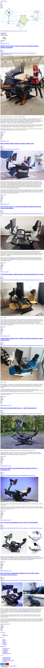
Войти (4, 634)
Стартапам (5, 661)
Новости (4, 640)
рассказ (12, 556)
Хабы (4, 641)
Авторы (4, 643)
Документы (5, 651)
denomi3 (2, 43)
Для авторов (5, 649)
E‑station (33, 319)
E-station (23, 116)
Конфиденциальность (7, 653)
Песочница (5, 644)
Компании (5, 642)
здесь (1, 320)
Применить (3, 40)
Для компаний (5, 650)
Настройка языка (4, 665)
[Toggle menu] (0, 1)
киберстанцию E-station (27, 556)
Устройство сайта (6, 648)
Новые (2, 34)
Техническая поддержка (12, 665)
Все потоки (4, 1)
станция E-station (12, 258)
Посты (5, 32)
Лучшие (4, 38)
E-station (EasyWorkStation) (24, 610)
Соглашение (5, 652)
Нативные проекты (6, 659)
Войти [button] (1, 7)
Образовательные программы (8, 660)
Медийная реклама (6, 658)
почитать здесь (6, 385)
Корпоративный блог (7, 657)
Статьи (2, 32)
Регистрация (5, 635)
